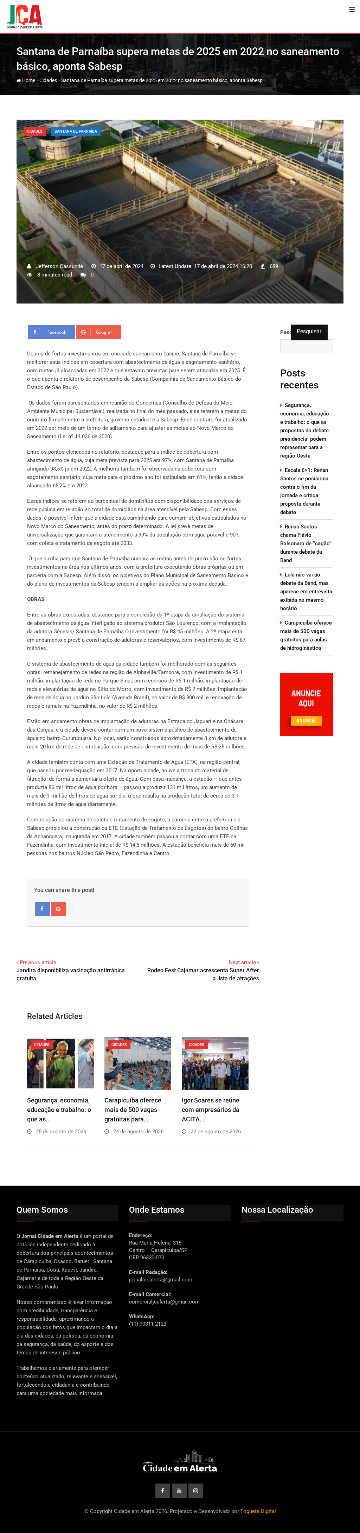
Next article (242, 962)
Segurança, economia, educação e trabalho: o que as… (59, 1110)
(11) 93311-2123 (147, 1324)
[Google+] (58, 909)
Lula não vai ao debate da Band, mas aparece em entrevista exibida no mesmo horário (306, 592)
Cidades (48, 80)
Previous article (38, 962)
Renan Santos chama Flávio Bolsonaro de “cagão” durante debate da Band (306, 544)
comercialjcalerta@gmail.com (164, 1302)
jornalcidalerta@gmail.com (160, 1280)
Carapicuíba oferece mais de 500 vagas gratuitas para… (132, 1110)
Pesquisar (309, 331)
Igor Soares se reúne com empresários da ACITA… (210, 1110)
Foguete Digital (258, 1511)
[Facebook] (42, 909)
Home (28, 80)
